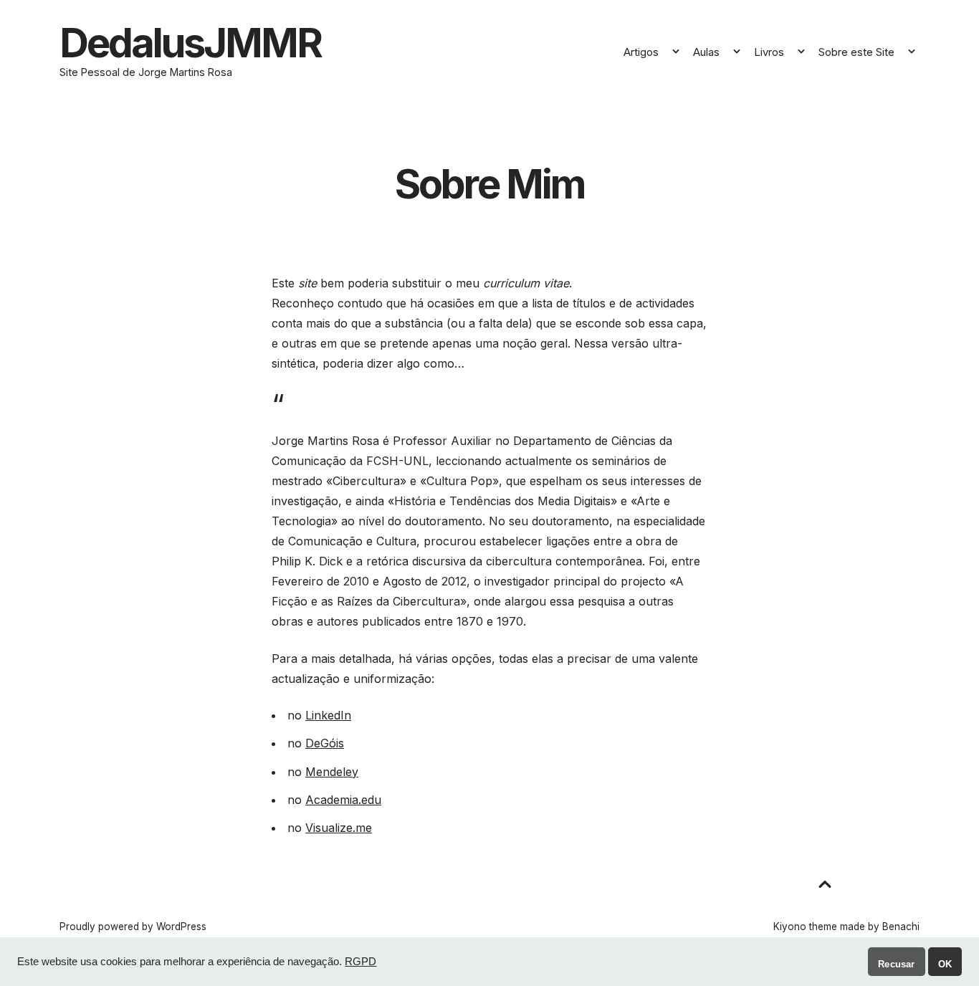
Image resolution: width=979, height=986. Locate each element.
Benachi (901, 926)
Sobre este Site (856, 52)
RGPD (360, 961)
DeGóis (324, 743)
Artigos (641, 52)
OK (945, 964)
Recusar (896, 964)
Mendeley (331, 772)
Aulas (706, 52)
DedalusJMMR (190, 43)
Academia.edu (343, 800)
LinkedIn (328, 715)
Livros (769, 52)
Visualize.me (338, 827)
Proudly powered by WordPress (132, 926)
